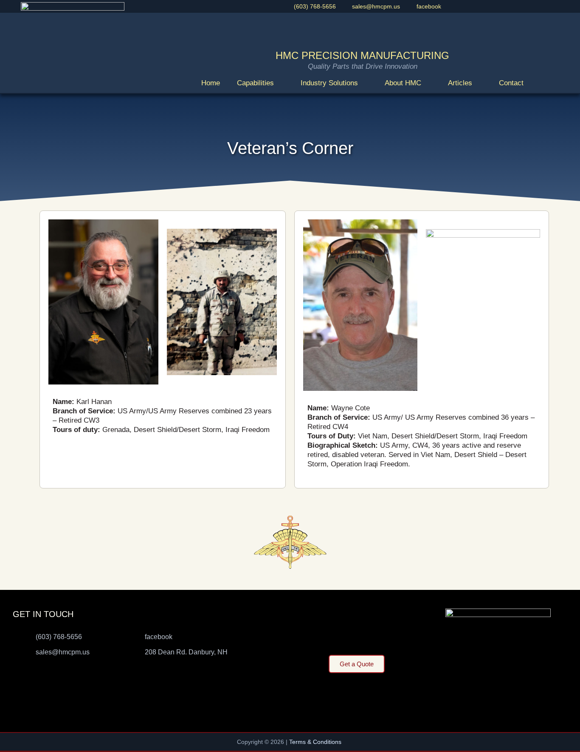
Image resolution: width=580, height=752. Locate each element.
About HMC (403, 83)
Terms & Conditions (316, 741)
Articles (460, 83)
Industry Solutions (329, 83)
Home (210, 83)
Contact (511, 83)
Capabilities (255, 83)
